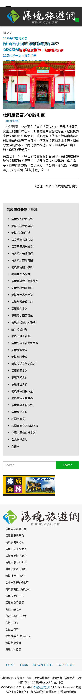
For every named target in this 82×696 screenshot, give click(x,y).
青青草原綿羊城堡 (22, 246)
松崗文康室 (18, 419)
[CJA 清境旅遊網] (41, 16)
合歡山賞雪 (12, 629)
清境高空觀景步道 (22, 219)
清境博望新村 (19, 412)
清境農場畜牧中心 (22, 398)
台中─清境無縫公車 (17, 582)
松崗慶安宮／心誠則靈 (24, 426)
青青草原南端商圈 (22, 260)
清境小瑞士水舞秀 (16, 549)
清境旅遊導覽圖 (14, 603)
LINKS (24, 665)
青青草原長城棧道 (22, 253)
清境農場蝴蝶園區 (22, 288)
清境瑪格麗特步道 (22, 391)
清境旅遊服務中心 (22, 302)
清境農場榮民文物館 (23, 322)
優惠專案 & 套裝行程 (17, 636)
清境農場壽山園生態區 (24, 281)
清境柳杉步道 (19, 357)
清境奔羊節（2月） (16, 556)
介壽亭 (15, 446)
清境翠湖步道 (19, 377)
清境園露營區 (19, 350)
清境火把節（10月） (17, 569)
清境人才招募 (13, 649)
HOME (10, 665)
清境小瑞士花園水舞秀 (24, 343)
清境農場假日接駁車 (17, 589)
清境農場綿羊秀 (20, 233)
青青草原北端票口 (22, 240)
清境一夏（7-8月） (17, 562)
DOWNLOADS (43, 665)
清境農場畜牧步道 (22, 405)
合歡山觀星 (12, 623)
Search (67, 465)
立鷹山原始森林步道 (23, 433)
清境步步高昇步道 (22, 295)
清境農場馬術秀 (14, 542)
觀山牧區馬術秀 (20, 274)
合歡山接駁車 (13, 609)
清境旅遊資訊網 (41, 687)
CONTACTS (66, 665)
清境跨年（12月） (15, 576)
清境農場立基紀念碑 (23, 364)
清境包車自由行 (14, 596)
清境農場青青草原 (22, 226)
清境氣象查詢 (13, 643)
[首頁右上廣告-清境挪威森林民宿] (29, 485)
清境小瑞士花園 (20, 336)
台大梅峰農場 (19, 439)
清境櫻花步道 (19, 308)
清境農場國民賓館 (22, 315)
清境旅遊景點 (12, 121)
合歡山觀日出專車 (16, 616)
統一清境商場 (19, 329)
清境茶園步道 (19, 371)
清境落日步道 (19, 384)
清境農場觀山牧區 (22, 267)
